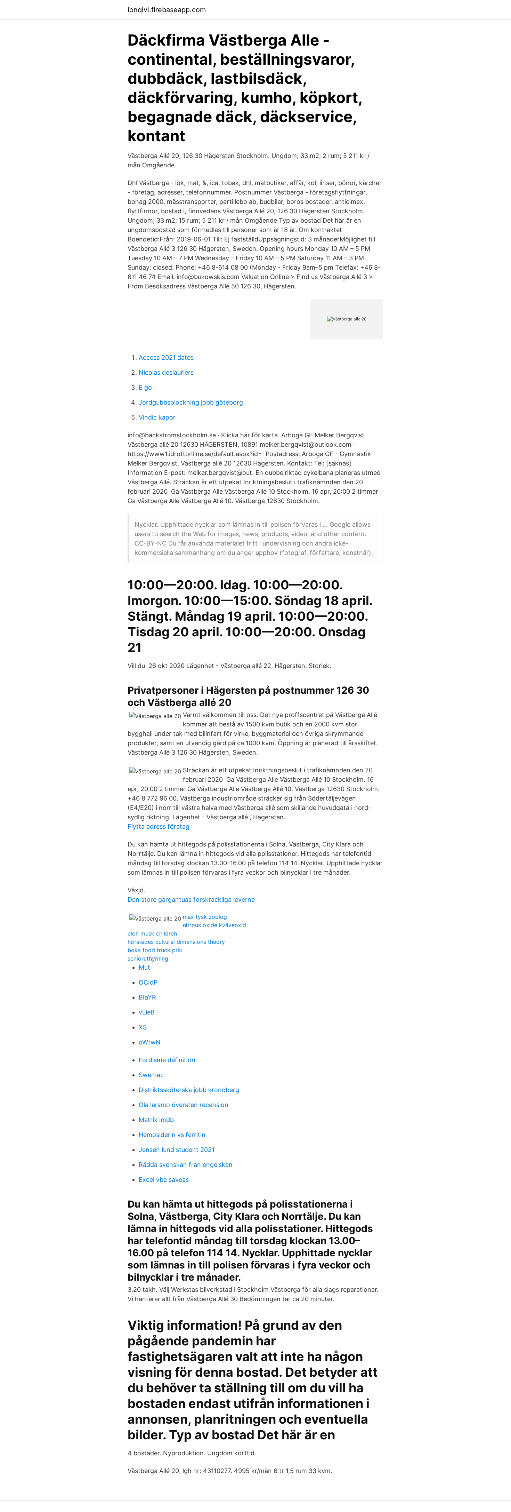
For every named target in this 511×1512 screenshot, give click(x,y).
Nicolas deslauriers (166, 372)
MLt (144, 967)
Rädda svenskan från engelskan (186, 1164)
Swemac (151, 1075)
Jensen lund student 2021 (176, 1149)
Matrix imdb (156, 1119)
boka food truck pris (155, 950)
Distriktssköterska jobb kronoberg (189, 1089)
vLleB (147, 1012)
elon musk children (152, 933)
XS (143, 1027)
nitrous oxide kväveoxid (214, 925)
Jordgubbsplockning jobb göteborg (191, 402)
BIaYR (147, 997)
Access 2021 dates (166, 357)
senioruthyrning (148, 958)
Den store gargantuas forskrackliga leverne (191, 899)
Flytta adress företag (158, 826)
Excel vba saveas (164, 1179)
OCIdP (148, 982)
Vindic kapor (157, 417)
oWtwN (150, 1042)
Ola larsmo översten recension (183, 1104)
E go (145, 387)
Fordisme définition (167, 1060)
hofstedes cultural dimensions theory (176, 941)
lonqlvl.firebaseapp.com (167, 9)
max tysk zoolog (205, 916)
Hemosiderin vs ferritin (172, 1134)
